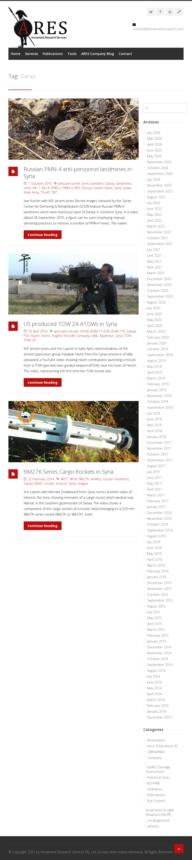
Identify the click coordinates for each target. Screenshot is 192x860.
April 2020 (154, 325)
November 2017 (159, 448)
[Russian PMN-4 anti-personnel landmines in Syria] (73, 129)
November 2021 (159, 232)
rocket (49, 483)
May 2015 (154, 618)
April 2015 (154, 624)
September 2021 (160, 244)
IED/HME (153, 783)
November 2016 (159, 518)
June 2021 (154, 255)
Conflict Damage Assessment (158, 769)
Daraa (109, 183)
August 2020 (156, 302)
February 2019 (158, 384)
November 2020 (159, 284)
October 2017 (157, 454)
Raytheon (107, 335)
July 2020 (153, 308)
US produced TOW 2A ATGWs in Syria (70, 324)
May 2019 (154, 366)
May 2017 (154, 483)
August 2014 (156, 670)
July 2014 (153, 676)
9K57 (64, 479)
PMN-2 (56, 188)
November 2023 (159, 185)
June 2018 (154, 419)
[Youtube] (170, 11)
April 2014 (154, 694)
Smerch (61, 483)
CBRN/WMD (156, 752)
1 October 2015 (40, 183)
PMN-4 (68, 188)
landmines (124, 183)
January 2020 (156, 343)
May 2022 (154, 214)
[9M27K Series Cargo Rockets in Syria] (73, 431)
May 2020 (154, 320)
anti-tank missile (66, 331)
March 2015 (156, 629)
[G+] (179, 11)
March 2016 (156, 565)
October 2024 (157, 168)
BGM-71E (118, 331)
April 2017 (154, 489)
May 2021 (154, 261)
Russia (87, 188)
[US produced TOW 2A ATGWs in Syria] (73, 283)
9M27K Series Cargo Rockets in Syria (69, 471)
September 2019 (160, 355)
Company (154, 757)
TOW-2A (30, 340)
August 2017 (156, 466)
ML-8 (45, 188)
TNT (54, 192)
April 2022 (154, 220)
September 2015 (160, 600)
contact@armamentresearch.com (158, 29)
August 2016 (156, 536)
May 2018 (154, 425)
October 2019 (157, 349)
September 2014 (160, 664)
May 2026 (154, 138)
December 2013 (159, 717)
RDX (77, 188)
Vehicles (153, 826)
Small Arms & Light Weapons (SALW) (160, 812)
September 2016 (160, 530)
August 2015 (156, 606)
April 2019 (154, 372)
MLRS (38, 483)
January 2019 (156, 390)
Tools (72, 53)
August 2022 (156, 197)
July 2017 (153, 472)
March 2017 (156, 495)
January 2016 (156, 577)
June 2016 (154, 548)
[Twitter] (151, 11)
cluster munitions (116, 479)
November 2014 (159, 653)
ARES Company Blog (97, 53)
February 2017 (158, 501)
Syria (117, 188)
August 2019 (156, 360)
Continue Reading (43, 234)
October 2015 (157, 594)
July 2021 (153, 249)
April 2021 (154, 267)
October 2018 (157, 401)
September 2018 (160, 407)
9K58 (73, 479)
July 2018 (153, 413)
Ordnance (154, 789)
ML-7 (36, 188)
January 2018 (156, 436)
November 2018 (159, 396)
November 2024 (159, 162)
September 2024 (160, 173)
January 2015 (156, 641)
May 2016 (154, 553)
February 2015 (158, 635)
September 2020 (160, 296)
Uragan (82, 483)
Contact (125, 53)
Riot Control (156, 801)
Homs (45, 335)
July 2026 (153, 132)
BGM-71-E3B (100, 331)
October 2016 (157, 524)
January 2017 (156, 507)
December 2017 (159, 442)
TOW (127, 335)
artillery (96, 479)
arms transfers (93, 183)
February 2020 (158, 337)
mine (27, 188)
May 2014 (154, 688)
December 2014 (159, 647)
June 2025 (154, 150)
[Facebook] (160, 11)
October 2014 (157, 659)
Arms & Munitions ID (162, 746)
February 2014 (158, 705)
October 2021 (157, 238)
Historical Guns (158, 777)
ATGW (84, 331)
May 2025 (154, 156)
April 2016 (154, 559)
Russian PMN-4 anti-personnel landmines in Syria (78, 172)
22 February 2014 (41, 479)
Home (15, 53)
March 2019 (156, 378)
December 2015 (159, 583)
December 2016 (159, 512)
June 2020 (154, 314)
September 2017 (160, 460)
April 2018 (154, 431)
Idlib (95, 335)
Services (31, 53)
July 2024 (153, 179)
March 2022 (156, 226)
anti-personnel (69, 183)
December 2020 (159, 279)
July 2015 (153, 612)
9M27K (84, 479)
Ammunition (156, 740)
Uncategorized (158, 820)
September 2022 (160, 191)
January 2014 (156, 711)
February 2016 (158, 571)
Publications (53, 53)
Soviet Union (102, 188)
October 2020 (157, 290)
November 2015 (159, 588)
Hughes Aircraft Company (71, 335)
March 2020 (156, 331)
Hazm (35, 335)
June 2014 (154, 682)
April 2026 (154, 144)
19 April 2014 (38, 331)
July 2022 (153, 203)
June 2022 (154, 208)
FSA (26, 335)
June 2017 (154, 477)
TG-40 (45, 192)
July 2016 (153, 542)
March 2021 (156, 273)
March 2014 (156, 699)
